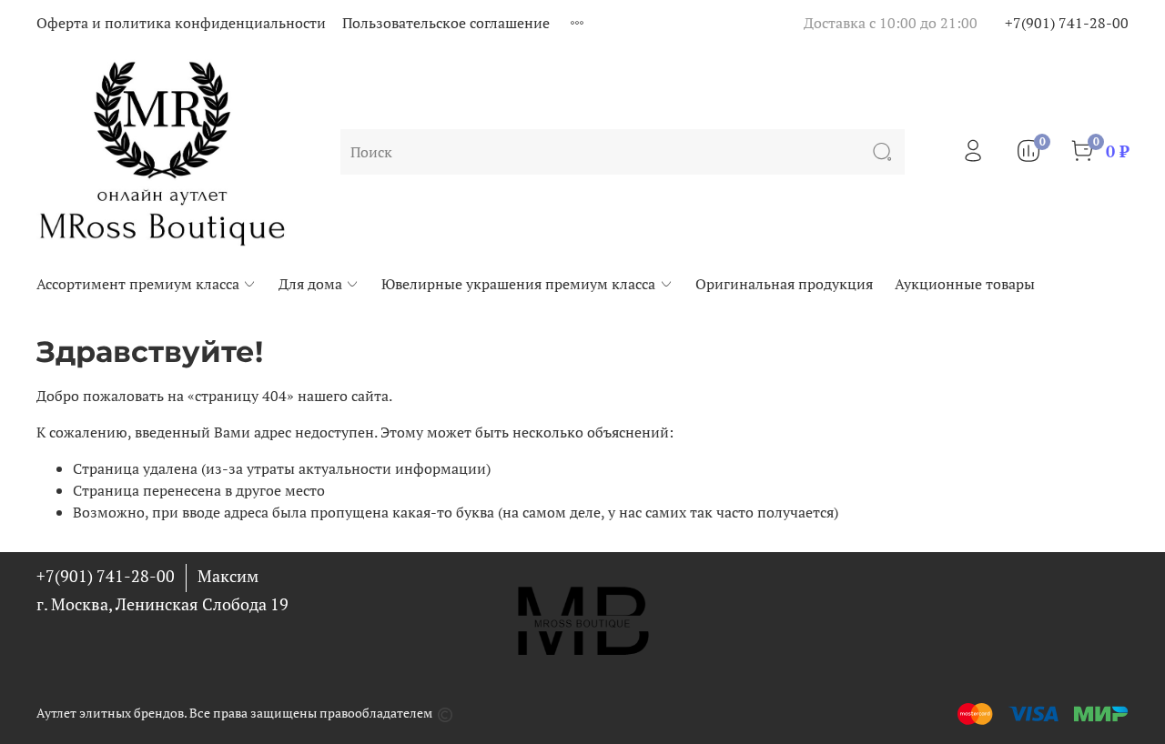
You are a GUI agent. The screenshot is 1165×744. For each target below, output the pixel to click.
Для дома (310, 284)
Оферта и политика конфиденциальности (181, 23)
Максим (228, 576)
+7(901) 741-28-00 (1067, 23)
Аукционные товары (965, 284)
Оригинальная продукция (784, 284)
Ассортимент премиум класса (137, 284)
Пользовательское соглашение (446, 23)
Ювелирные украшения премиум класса (518, 284)
